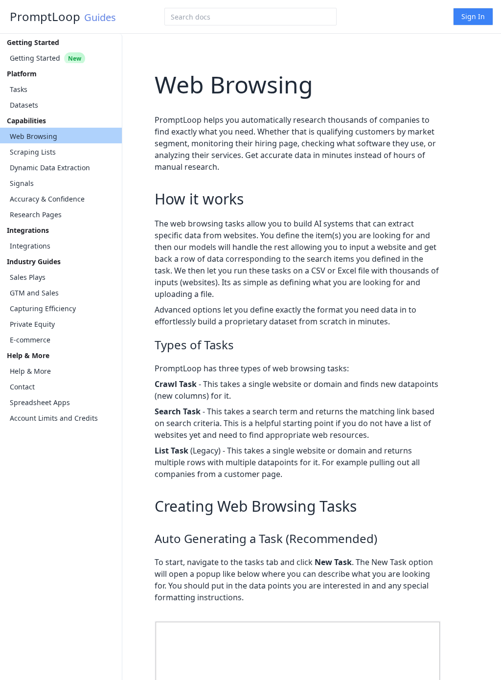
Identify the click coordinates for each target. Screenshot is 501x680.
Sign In (473, 16)
